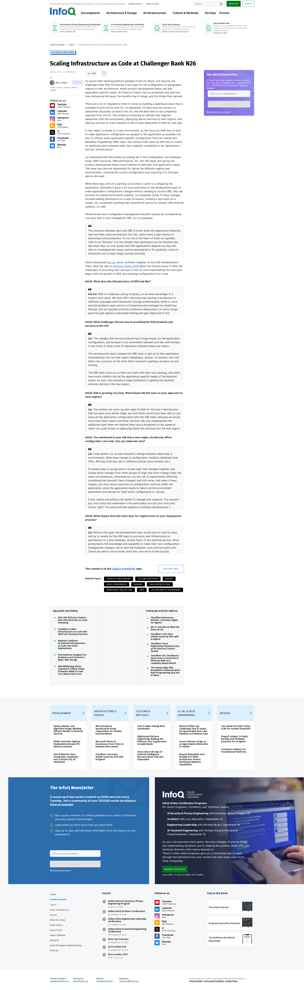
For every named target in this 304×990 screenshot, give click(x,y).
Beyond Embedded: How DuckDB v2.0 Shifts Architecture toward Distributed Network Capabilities (191, 759)
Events (224, 13)
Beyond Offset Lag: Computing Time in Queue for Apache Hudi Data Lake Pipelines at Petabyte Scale (193, 730)
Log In (53, 904)
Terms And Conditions (214, 981)
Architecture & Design (121, 13)
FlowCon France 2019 (126, 266)
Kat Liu (111, 262)
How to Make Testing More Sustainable (151, 727)
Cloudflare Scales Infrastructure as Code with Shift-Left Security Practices (73, 632)
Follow (78, 82)
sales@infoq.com (80, 981)
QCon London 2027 (118, 954)
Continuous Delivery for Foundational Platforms (233, 750)
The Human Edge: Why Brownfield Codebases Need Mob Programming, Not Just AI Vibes (165, 671)
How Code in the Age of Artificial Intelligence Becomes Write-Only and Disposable (150, 756)
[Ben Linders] (52, 82)
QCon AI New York (117, 947)
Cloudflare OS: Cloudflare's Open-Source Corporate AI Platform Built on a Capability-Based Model (165, 659)
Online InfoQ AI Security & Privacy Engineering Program (125, 902)
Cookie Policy (231, 981)
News (71, 44)
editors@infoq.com (104, 981)
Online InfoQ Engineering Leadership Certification (127, 920)
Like (94, 73)
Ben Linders (62, 82)
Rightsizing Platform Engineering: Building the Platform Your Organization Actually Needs (151, 740)
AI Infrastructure (154, 13)
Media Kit (54, 940)
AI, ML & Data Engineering (186, 713)
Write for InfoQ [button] (152, 4)
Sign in (248, 4)
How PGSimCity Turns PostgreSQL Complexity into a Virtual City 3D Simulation (66, 758)
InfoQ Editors (56, 925)
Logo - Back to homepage (63, 11)
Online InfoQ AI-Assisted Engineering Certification (127, 930)
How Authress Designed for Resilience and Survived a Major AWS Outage (72, 657)
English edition (135, 4)
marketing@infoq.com (129, 981)
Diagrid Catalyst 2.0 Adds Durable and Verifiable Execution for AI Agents (234, 739)
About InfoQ (56, 930)
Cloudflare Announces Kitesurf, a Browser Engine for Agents (164, 620)
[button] (229, 104)
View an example (61, 804)
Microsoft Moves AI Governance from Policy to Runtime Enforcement (109, 744)
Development (90, 13)
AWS (142, 590)
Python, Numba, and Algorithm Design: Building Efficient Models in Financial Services (68, 730)
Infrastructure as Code (119, 590)
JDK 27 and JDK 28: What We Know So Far (165, 628)
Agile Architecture (160, 584)
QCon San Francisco (118, 939)
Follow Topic (171, 569)
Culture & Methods (185, 13)
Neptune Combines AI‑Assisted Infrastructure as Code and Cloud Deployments (71, 645)
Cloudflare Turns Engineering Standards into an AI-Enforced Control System (165, 647)
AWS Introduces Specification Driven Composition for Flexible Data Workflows (108, 730)
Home (53, 894)
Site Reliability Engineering (165, 590)
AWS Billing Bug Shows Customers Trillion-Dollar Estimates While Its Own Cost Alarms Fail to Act (71, 670)
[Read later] (104, 73)
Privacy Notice (196, 981)
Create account (58, 899)
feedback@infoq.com (59, 981)
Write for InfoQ (57, 920)
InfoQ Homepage (57, 44)
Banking (138, 584)
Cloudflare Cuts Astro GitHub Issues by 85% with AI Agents (165, 637)
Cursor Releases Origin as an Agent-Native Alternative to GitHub (193, 744)
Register (233, 4)
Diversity (54, 950)
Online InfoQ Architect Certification (126, 911)
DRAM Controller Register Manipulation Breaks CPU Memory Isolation (67, 744)
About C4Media (57, 935)
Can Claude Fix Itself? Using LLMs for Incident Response (235, 727)
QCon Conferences (59, 910)
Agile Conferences (117, 584)
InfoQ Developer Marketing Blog (66, 945)
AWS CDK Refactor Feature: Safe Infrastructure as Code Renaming (72, 620)
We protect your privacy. (218, 112)
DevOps (210, 13)
